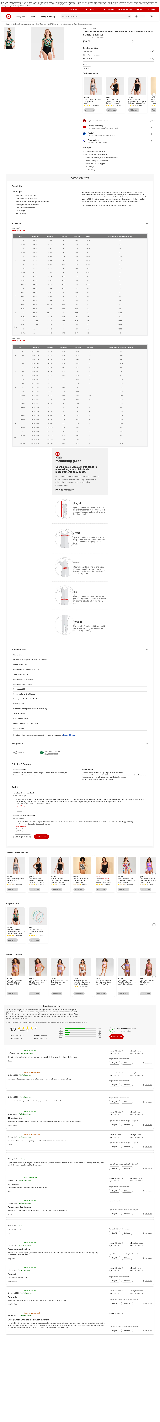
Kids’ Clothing (41, 24)
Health (131, 2)
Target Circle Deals (120, 4)
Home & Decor (55, 2)
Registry (8, 6)
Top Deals (112, 4)
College (23, 2)
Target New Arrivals (7, 2)
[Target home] (8, 16)
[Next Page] (152, 51)
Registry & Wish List (125, 9)
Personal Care (111, 2)
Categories (20, 16)
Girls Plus (89, 52)
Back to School (17, 2)
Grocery (84, 2)
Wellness (135, 2)
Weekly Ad (129, 4)
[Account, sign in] (140, 16)
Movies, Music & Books (31, 4)
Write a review (116, 1036)
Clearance (85, 4)
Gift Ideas (49, 4)
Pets (127, 2)
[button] (89, 38)
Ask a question (41, 836)
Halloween (29, 2)
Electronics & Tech (10, 4)
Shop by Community (64, 4)
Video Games (20, 4)
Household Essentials (93, 2)
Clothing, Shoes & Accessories (42, 2)
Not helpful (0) (40, 824)
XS (84, 58)
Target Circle (20, 6)
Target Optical (74, 4)
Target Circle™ (73, 9)
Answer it (19, 810)
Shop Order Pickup (138, 4)
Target (8, 24)
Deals (80, 4)
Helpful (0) (32, 803)
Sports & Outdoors (121, 2)
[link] (89, 38)
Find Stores (27, 6)
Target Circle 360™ (107, 9)
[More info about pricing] (133, 41)
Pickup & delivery (48, 16)
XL (92, 58)
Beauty (105, 2)
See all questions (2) (23, 836)
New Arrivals (91, 4)
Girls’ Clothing (53, 24)
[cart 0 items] (151, 16)
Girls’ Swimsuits (65, 24)
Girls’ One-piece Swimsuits (83, 24)
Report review (147, 1063)
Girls (84, 52)
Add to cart (87, 68)
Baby (101, 2)
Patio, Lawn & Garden (75, 2)
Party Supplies (42, 4)
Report (48, 803)
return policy (92, 779)
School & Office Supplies (145, 2)
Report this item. (69, 735)
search (129, 17)
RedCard (13, 6)
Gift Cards (55, 4)
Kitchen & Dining (64, 2)
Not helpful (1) (41, 803)
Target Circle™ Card (90, 9)
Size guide (96, 55)
